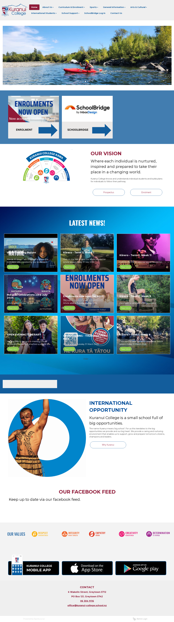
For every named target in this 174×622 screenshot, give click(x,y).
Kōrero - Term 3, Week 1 (78, 252)
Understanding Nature (21, 252)
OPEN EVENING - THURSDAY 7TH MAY (84, 337)
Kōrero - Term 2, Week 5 (135, 296)
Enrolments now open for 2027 (83, 296)
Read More (13, 267)
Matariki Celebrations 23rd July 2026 (27, 296)
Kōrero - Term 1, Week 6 (134, 334)
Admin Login (141, 619)
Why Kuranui (108, 444)
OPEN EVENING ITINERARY (24, 334)
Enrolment (146, 192)
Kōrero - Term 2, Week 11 (135, 255)
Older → (87, 359)
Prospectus (108, 192)
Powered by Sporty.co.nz (34, 619)
